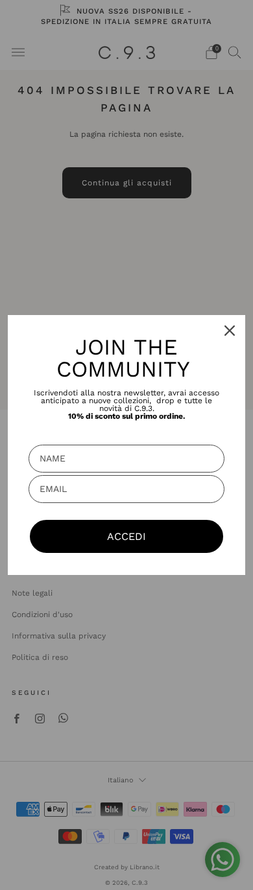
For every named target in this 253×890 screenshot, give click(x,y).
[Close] (229, 330)
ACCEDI (126, 536)
